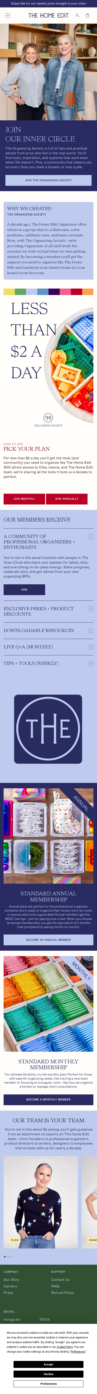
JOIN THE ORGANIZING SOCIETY (48, 180)
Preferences (48, 1383)
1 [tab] (5, 1257)
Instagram (12, 1319)
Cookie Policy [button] (65, 1347)
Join (24, 589)
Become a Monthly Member (48, 1099)
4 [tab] (12, 1257)
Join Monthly (24, 499)
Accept (48, 1364)
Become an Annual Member (48, 940)
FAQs (55, 1286)
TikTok (44, 1319)
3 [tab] (10, 1257)
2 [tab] (7, 1257)
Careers (10, 1286)
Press (8, 1293)
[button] (8, 15)
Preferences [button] (78, 1351)
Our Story (12, 1280)
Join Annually (66, 499)
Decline (48, 1374)
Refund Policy (62, 1293)
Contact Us (60, 1280)
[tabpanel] (41, 1202)
